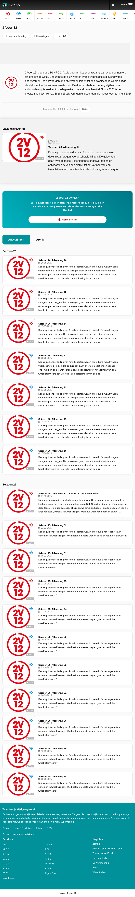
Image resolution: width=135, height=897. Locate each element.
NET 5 (48, 854)
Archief (40, 239)
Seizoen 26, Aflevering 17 (64, 147)
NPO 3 (5, 849)
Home (62, 893)
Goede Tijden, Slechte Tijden (107, 848)
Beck (95, 867)
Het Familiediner (101, 858)
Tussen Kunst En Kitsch (105, 853)
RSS (49, 828)
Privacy (40, 828)
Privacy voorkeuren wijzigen (18, 834)
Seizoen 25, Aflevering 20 (52, 720)
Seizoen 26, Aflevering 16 (52, 260)
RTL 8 (5, 863)
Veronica (49, 863)
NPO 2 (48, 844)
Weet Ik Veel (99, 872)
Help (16, 828)
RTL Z (48, 868)
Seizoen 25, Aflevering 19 (52, 748)
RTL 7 (48, 859)
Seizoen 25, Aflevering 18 (52, 776)
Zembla (96, 843)
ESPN (5, 873)
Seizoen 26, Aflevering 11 (52, 419)
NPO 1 (5, 844)
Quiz (86, 109)
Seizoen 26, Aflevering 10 (52, 450)
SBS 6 (5, 859)
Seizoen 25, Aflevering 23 (52, 637)
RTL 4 (48, 849)
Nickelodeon (8, 878)
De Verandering (101, 862)
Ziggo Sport (51, 873)
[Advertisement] (65, 53)
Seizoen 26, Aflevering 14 (52, 323)
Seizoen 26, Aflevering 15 (52, 292)
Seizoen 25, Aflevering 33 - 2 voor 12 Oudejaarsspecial (68, 493)
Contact (6, 828)
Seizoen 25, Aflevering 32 (52, 525)
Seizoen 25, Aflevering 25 (52, 581)
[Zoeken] (113, 5)
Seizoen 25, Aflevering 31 (52, 553)
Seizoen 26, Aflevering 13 (52, 355)
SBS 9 (5, 868)
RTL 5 (5, 854)
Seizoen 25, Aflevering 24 (52, 609)
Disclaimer (27, 828)
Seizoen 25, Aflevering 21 (52, 692)
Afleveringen (16, 239)
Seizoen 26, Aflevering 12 (52, 387)
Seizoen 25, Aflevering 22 (52, 665)
